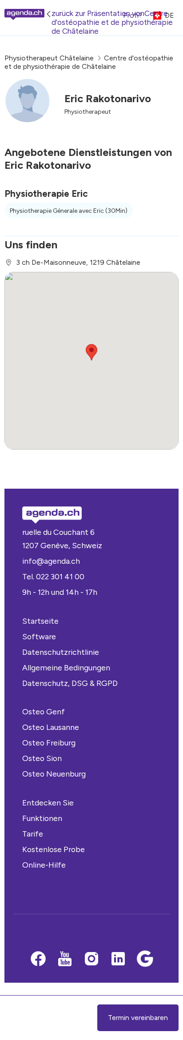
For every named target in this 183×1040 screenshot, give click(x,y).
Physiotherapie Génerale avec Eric (68, 211)
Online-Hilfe (44, 864)
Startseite (40, 621)
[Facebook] (38, 959)
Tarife (32, 833)
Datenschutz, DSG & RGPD (70, 683)
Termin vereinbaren (138, 1017)
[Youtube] (65, 959)
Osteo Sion (42, 758)
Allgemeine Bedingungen (66, 667)
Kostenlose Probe (53, 849)
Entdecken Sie (48, 802)
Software (39, 636)
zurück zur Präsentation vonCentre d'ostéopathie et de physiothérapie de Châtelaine (112, 22)
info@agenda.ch (51, 561)
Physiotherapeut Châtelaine (49, 58)
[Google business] (145, 959)
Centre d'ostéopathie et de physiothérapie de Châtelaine (88, 62)
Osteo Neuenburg (54, 773)
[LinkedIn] (118, 959)
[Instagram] (91, 959)
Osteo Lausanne (50, 727)
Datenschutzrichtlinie (60, 652)
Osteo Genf (43, 711)
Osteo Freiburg (49, 742)
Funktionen (42, 818)
